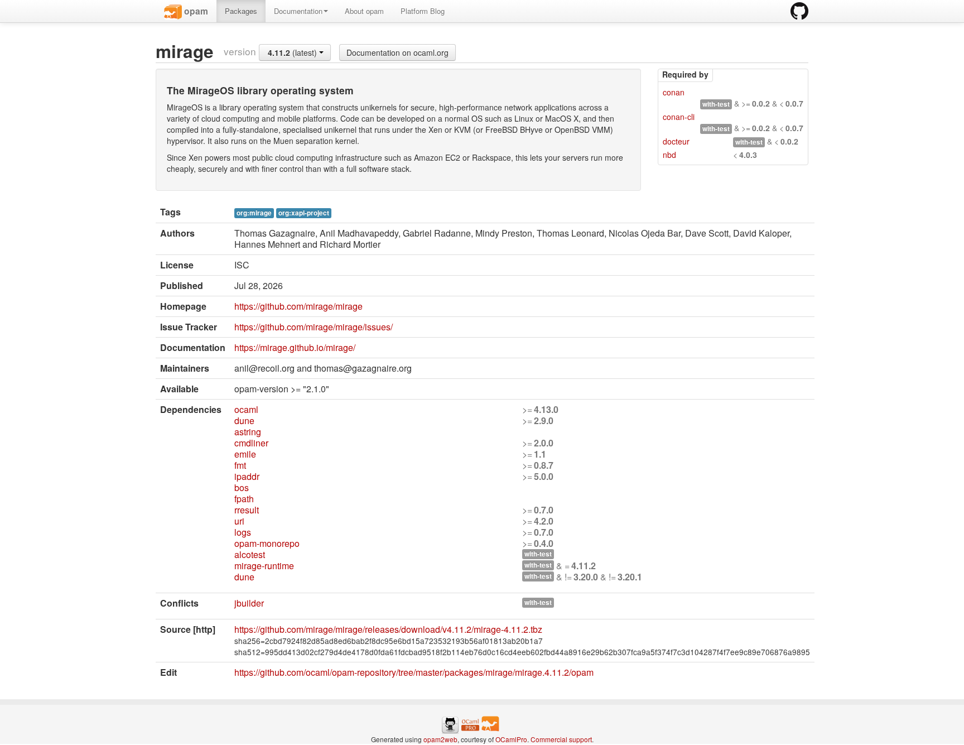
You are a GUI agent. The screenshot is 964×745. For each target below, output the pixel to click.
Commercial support (561, 739)
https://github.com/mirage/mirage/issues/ (313, 326)
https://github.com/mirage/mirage (298, 306)
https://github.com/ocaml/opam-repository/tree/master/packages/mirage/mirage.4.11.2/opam (414, 672)
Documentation (298, 11)
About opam (364, 11)
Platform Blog (423, 11)
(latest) (293, 52)
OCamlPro (511, 739)
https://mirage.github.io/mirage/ (294, 347)
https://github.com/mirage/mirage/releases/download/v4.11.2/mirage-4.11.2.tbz (388, 629)
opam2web (440, 739)
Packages (241, 11)
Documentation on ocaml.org (397, 52)
